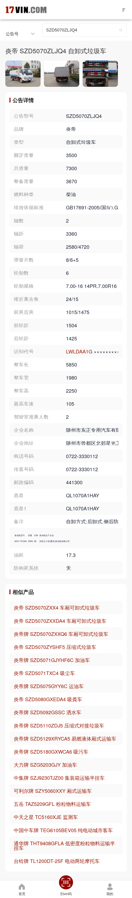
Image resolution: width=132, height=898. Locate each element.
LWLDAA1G (79, 351)
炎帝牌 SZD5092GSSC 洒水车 (47, 712)
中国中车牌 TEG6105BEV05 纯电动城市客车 (63, 830)
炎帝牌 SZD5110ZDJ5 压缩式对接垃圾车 (59, 725)
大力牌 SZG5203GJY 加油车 (45, 764)
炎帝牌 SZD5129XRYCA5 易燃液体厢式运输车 (65, 738)
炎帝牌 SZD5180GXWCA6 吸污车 (51, 751)
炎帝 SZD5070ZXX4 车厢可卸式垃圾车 (57, 607)
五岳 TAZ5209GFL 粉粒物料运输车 (52, 803)
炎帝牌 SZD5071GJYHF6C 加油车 (52, 660)
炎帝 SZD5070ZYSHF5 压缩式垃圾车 (55, 646)
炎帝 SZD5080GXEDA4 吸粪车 (48, 699)
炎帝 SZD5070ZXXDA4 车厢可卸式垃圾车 (60, 620)
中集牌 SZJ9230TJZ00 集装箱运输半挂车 (59, 777)
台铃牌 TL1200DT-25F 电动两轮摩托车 (57, 860)
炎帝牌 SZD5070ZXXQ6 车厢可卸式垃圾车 (61, 633)
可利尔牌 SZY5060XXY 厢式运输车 (53, 790)
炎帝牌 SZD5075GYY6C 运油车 (49, 686)
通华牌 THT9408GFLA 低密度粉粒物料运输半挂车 (64, 845)
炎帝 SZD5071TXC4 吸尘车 (44, 673)
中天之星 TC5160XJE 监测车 (46, 816)
